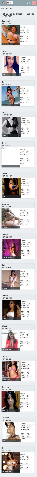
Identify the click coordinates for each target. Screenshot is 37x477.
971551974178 (7, 176)
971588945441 (7, 54)
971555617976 (6, 145)
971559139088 (6, 84)
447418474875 (7, 115)
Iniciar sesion (30, 2)
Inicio (3, 8)
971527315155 (6, 206)
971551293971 (6, 328)
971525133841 (6, 389)
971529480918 (7, 420)
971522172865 (7, 359)
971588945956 (7, 237)
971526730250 (6, 267)
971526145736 (6, 23)
